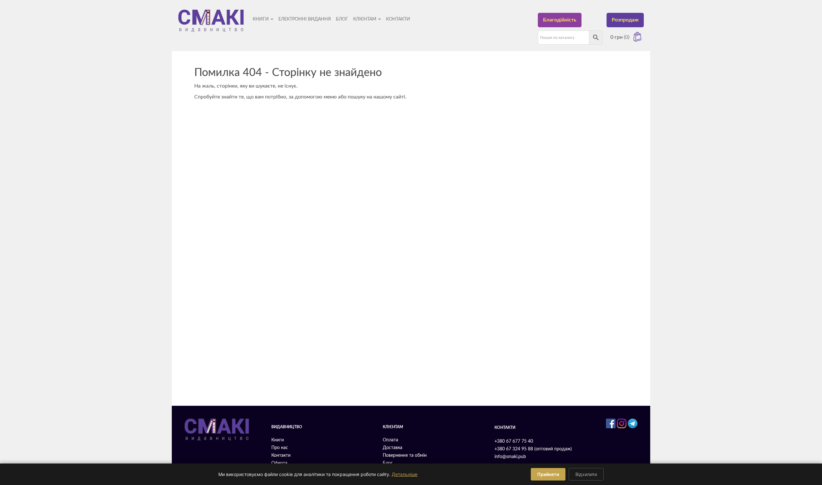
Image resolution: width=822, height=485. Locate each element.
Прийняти (548, 474)
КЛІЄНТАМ (365, 19)
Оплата (390, 440)
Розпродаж (625, 19)
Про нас (279, 448)
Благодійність (559, 19)
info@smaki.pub (510, 457)
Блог (342, 19)
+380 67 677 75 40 (513, 441)
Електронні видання (304, 19)
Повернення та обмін (405, 455)
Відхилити (586, 474)
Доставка (392, 448)
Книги (261, 19)
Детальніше (404, 474)
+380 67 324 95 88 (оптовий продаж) (533, 449)
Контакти (398, 19)
